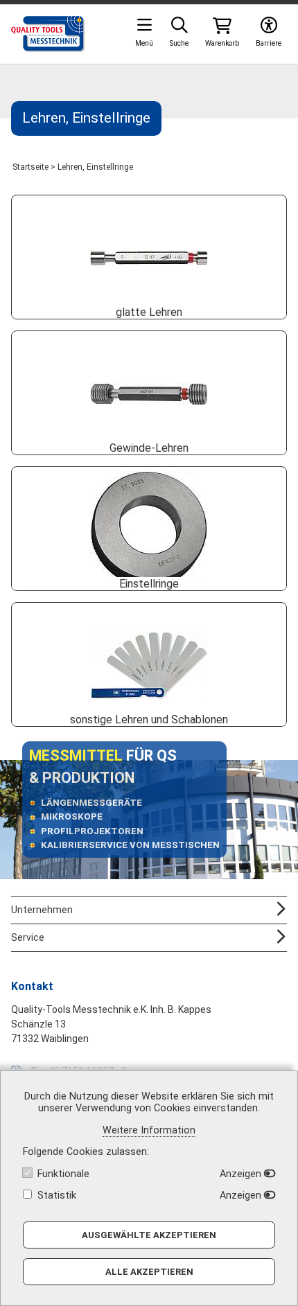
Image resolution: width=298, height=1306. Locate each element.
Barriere (268, 43)
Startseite (30, 167)
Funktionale (63, 1174)
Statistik (56, 1195)
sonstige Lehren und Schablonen (149, 719)
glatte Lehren (149, 312)
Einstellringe (149, 583)
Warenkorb (222, 43)
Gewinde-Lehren (149, 448)
